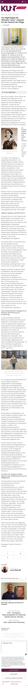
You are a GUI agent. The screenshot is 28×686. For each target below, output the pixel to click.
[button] (26, 654)
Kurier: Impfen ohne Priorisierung (14, 621)
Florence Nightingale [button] (9, 92)
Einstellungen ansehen (14, 678)
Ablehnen (14, 674)
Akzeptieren (14, 670)
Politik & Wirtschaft (6, 14)
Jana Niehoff (6, 25)
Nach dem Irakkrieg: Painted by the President (12, 603)
